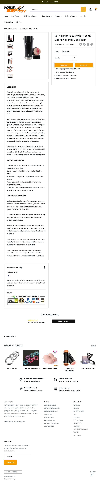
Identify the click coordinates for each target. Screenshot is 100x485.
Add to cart (63, 65)
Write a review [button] (63, 321)
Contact (76, 408)
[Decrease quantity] (64, 58)
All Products (77, 435)
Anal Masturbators (50, 405)
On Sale (82, 16)
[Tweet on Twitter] (88, 44)
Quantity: (57, 58)
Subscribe (10, 462)
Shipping (76, 426)
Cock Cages (46, 16)
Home (6, 16)
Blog (17, 22)
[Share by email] (91, 44)
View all (93, 345)
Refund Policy (78, 423)
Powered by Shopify (9, 479)
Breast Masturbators (51, 411)
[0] (94, 9)
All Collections (8, 22)
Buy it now (83, 65)
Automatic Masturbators (52, 423)
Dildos (57, 16)
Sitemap (76, 432)
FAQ (75, 414)
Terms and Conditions (81, 429)
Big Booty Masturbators (52, 408)
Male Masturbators (30, 16)
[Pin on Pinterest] (84, 44)
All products (12, 28)
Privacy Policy (78, 420)
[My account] (91, 9)
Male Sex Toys (70, 16)
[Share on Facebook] (80, 44)
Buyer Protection (79, 411)
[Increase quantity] (74, 58)
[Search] (83, 9)
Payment (76, 417)
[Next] (96, 359)
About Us (77, 405)
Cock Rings (15, 16)
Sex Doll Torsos (49, 420)
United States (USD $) (11, 472)
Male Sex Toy (59, 44)
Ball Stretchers (49, 426)
